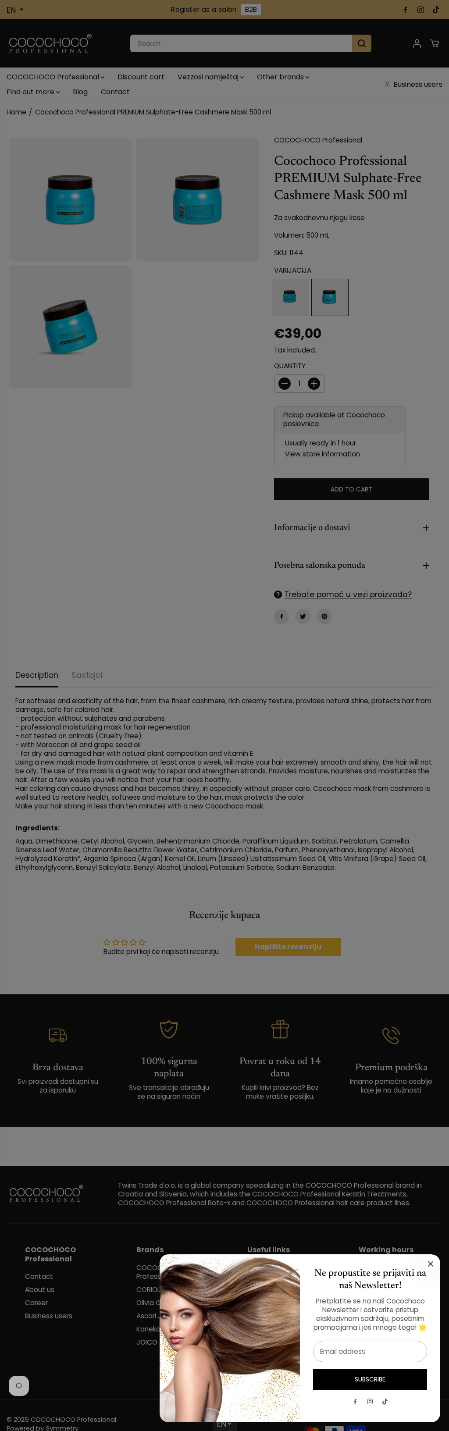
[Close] (430, 1264)
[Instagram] (370, 1401)
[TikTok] (385, 1401)
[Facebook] (355, 1401)
